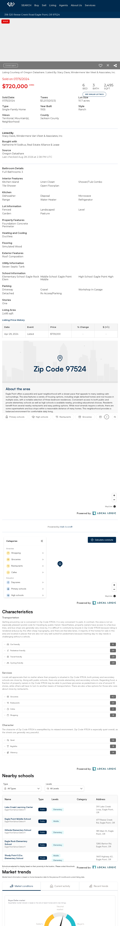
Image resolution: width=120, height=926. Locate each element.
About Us (76, 5)
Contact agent (10, 65)
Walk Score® (66, 527)
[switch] (100, 65)
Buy (36, 5)
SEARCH (26, 5)
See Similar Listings (94, 94)
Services (90, 5)
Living (52, 5)
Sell (44, 5)
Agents (63, 5)
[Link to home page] (11, 6)
